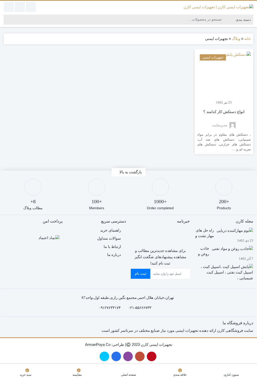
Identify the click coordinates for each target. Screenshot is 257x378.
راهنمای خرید (110, 230)
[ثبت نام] (9, 7)
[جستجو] (7, 20)
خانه (247, 38)
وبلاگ (236, 38)
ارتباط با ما (112, 246)
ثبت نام (140, 273)
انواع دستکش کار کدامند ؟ (223, 112)
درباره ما (114, 254)
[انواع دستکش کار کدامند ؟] (224, 78)
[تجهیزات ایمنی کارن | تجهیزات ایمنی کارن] (218, 7)
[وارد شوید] (20, 7)
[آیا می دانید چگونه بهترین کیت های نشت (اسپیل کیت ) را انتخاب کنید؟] (224, 271)
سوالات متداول (109, 238)
